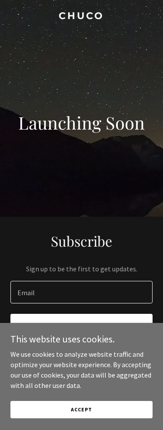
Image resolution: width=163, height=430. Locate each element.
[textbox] (81, 292)
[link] (81, 16)
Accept (81, 409)
